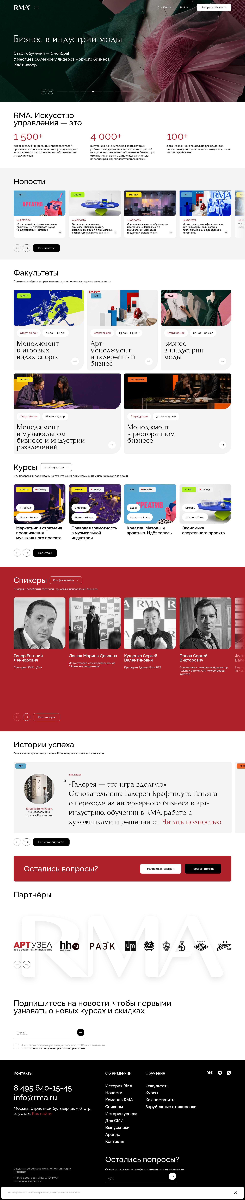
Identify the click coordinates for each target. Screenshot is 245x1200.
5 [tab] (108, 91)
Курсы (151, 1092)
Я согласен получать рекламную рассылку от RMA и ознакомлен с (63, 1047)
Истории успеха (121, 1113)
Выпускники (117, 1127)
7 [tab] (131, 91)
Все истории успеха (51, 842)
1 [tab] (62, 91)
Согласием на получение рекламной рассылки (54, 1048)
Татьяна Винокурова (39, 808)
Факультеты (157, 1085)
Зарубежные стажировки (171, 1106)
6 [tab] (120, 91)
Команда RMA (119, 1099)
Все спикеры (46, 717)
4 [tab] (97, 91)
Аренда (112, 1134)
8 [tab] (143, 91)
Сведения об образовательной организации (42, 1168)
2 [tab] (74, 91)
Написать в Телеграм (160, 868)
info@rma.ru (35, 1097)
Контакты (114, 1141)
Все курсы (45, 552)
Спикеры (114, 1106)
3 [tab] (85, 91)
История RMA (118, 1085)
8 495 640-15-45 (43, 1087)
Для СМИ (114, 1120)
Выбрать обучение (214, 7)
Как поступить (159, 1099)
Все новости (46, 248)
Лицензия (20, 1171)
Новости (113, 1092)
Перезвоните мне (203, 868)
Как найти (42, 1113)
